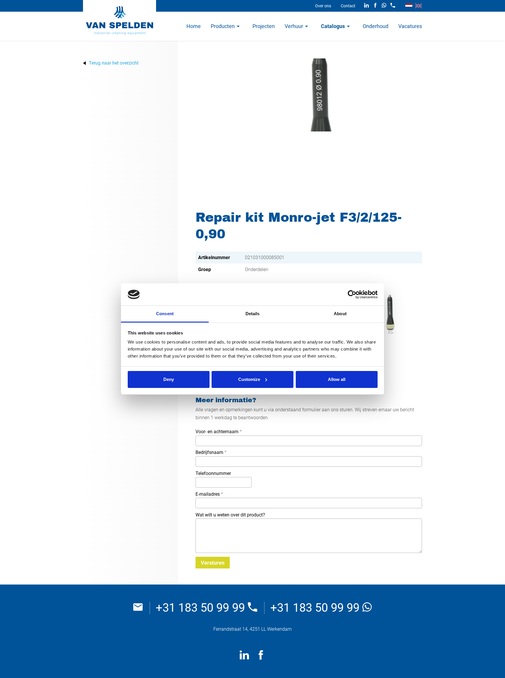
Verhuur (294, 26)
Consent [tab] (165, 313)
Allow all (336, 379)
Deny (168, 379)
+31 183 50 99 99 (202, 608)
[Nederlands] (408, 6)
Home (193, 26)
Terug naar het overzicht (114, 63)
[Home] (119, 20)
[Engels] (418, 6)
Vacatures (410, 26)
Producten (223, 26)
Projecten (263, 26)
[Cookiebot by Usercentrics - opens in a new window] (352, 294)
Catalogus (333, 26)
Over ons (323, 6)
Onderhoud (375, 26)
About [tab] (340, 313)
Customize (249, 379)
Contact (348, 6)
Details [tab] (252, 313)
